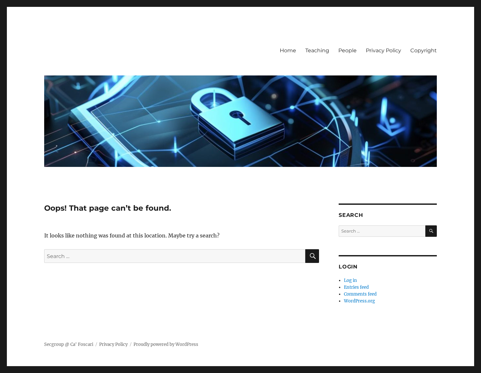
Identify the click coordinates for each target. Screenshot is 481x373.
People (347, 50)
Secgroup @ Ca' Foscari (68, 344)
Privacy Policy (383, 50)
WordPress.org (359, 301)
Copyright (423, 50)
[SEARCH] (431, 231)
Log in (350, 280)
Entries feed (356, 287)
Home (288, 50)
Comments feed (360, 294)
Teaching (317, 50)
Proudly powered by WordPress (166, 344)
